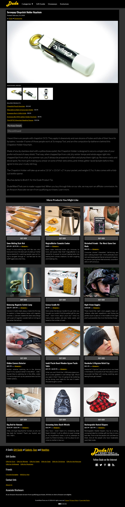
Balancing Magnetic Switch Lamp (19, 304)
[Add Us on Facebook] (96, 464)
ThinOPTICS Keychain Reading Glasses (20, 120)
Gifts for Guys (10, 461)
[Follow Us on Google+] (109, 464)
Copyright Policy (85, 500)
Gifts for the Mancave (74, 461)
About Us (9, 485)
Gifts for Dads (46, 461)
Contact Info (11, 479)
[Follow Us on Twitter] (100, 464)
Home (67, 500)
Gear (35, 449)
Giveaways (52, 4)
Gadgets (28, 449)
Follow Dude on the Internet (105, 459)
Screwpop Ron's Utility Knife (16, 113)
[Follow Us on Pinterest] (105, 464)
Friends (9, 469)
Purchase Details (15, 125)
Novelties (45, 449)
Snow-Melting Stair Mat (16, 243)
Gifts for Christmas (58, 461)
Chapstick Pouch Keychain (16, 106)
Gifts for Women (22, 461)
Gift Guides (11, 456)
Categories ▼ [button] (27, 4)
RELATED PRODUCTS (14, 103)
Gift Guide (40, 4)
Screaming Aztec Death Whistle (58, 424)
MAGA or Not (24, 474)
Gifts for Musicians (27, 464)
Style (10, 18)
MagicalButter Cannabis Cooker (58, 243)
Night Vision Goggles (92, 304)
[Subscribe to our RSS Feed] (113, 464)
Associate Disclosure (15, 490)
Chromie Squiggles (12, 474)
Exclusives (64, 4)
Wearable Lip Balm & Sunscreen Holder (20, 110)
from (20, 246)
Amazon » (24, 246)
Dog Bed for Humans (14, 424)
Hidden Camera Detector (16, 363)
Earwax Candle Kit (52, 304)
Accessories (18, 18)
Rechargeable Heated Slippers (96, 424)
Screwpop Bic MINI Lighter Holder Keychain (22, 117)
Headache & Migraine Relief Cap (96, 363)
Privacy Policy (74, 500)
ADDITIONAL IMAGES (14, 85)
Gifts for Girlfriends (12, 464)
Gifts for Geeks (35, 461)
